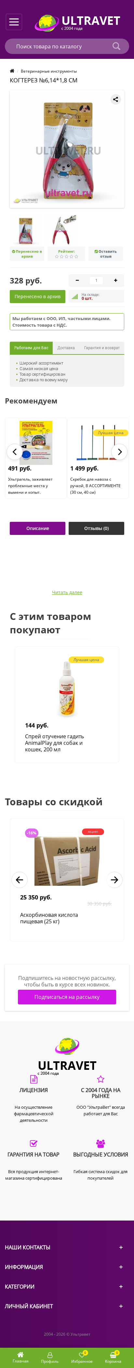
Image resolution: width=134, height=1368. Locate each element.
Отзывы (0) (96, 528)
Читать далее (67, 592)
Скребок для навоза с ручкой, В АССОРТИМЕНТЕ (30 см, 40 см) (95, 485)
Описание (37, 528)
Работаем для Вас (31, 348)
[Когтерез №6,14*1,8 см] (68, 149)
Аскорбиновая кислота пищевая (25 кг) (49, 918)
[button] (15, 452)
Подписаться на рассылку (67, 996)
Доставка (66, 348)
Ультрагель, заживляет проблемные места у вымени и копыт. (30, 485)
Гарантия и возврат (102, 348)
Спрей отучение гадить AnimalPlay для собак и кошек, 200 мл (54, 743)
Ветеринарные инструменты (49, 71)
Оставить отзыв (108, 254)
